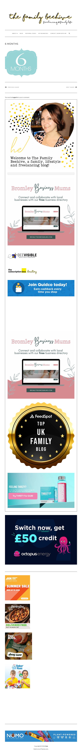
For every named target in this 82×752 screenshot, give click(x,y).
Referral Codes (30, 33)
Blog (21, 33)
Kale (46, 746)
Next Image (70, 87)
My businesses (43, 33)
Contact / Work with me (58, 33)
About (14, 33)
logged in (15, 97)
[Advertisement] (41, 314)
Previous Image (13, 87)
